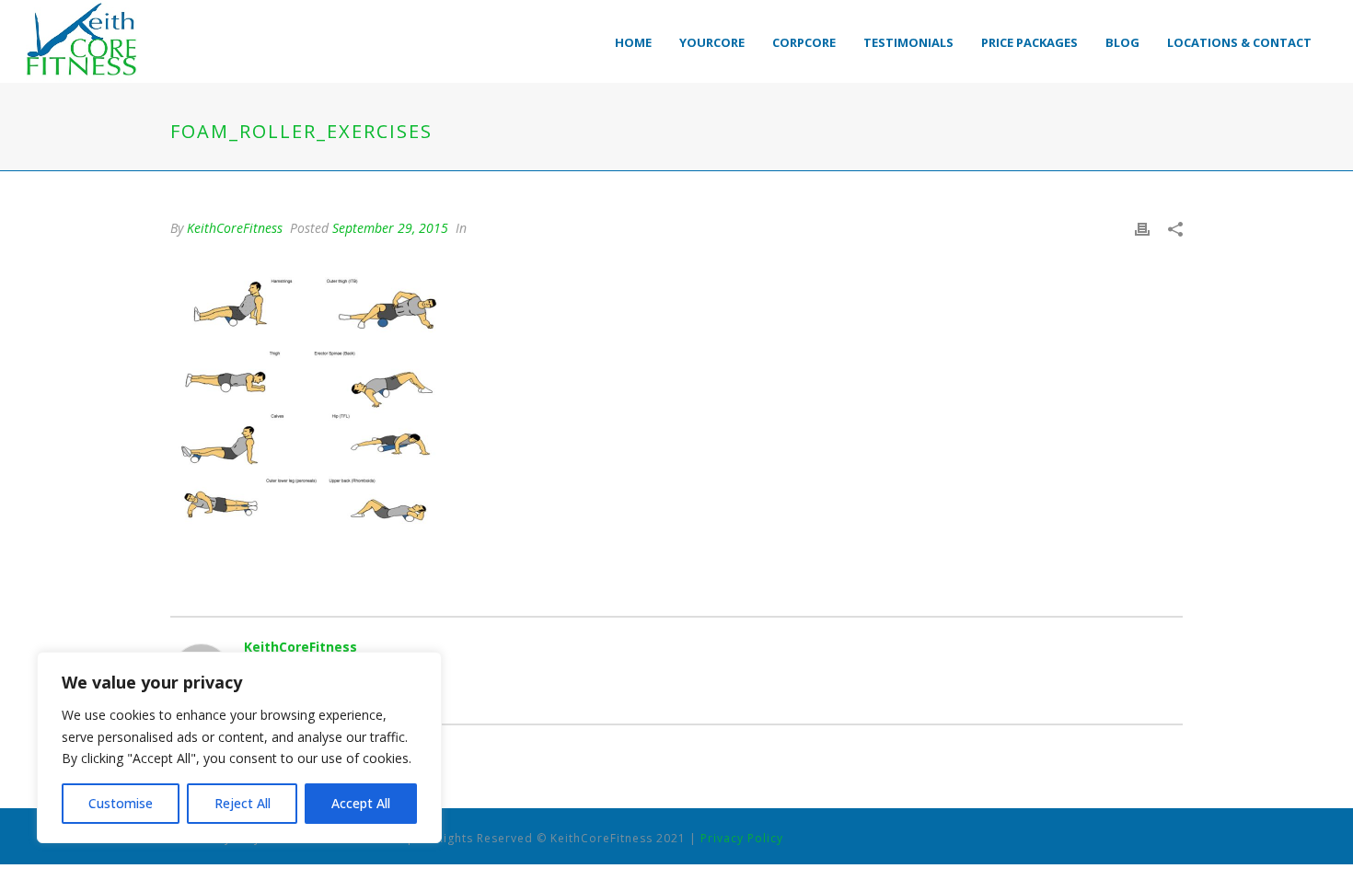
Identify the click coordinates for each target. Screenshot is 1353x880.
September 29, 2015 (390, 228)
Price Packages (1029, 42)
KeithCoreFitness (235, 228)
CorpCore (804, 42)
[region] (239, 747)
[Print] (1142, 227)
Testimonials (908, 42)
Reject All (242, 803)
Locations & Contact (1239, 42)
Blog (1122, 42)
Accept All (360, 803)
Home (633, 42)
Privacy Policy (741, 838)
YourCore (712, 42)
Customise (120, 803)
